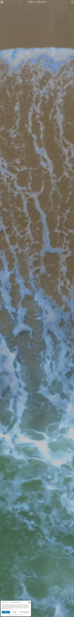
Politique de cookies (11, 614)
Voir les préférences (24, 612)
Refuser (14, 612)
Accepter (6, 612)
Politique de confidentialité (18, 614)
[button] (29, 602)
